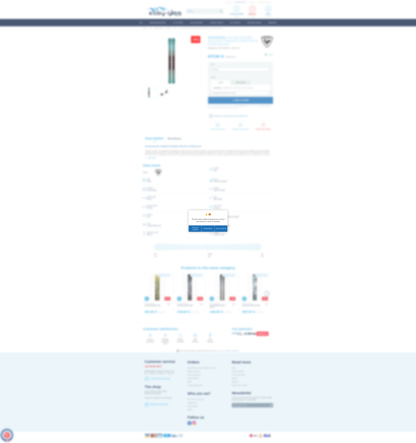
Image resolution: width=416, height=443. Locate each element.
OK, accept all (221, 229)
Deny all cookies (195, 228)
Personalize (208, 229)
